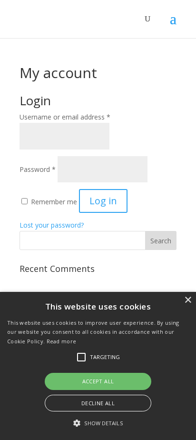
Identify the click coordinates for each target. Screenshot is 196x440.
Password (38, 169)
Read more (62, 341)
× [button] (187, 300)
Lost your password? (52, 225)
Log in (103, 200)
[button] (97, 423)
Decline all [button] (98, 403)
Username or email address (65, 116)
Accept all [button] (98, 381)
